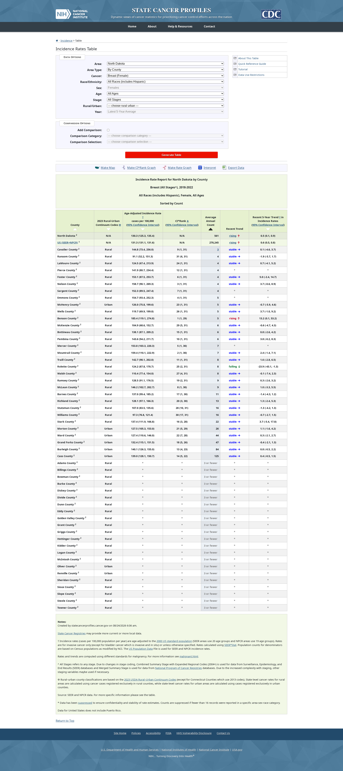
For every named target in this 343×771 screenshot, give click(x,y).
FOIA (168, 733)
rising (232, 235)
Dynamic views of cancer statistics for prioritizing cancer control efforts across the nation (171, 17)
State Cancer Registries (72, 633)
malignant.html (189, 656)
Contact (209, 26)
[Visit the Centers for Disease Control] (271, 12)
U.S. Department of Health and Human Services (130, 749)
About (152, 26)
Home (132, 26)
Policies (136, 733)
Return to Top (65, 721)
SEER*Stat (230, 645)
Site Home (120, 733)
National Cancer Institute (214, 749)
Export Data (236, 168)
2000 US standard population (174, 641)
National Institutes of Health (178, 749)
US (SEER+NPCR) (67, 242)
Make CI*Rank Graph (141, 168)
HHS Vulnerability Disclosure (194, 733)
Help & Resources (180, 26)
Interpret (210, 168)
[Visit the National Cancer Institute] (72, 12)
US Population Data (141, 648)
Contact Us (223, 733)
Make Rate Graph (180, 168)
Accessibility (153, 733)
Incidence (66, 40)
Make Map (108, 168)
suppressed (85, 702)
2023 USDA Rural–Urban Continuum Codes (150, 679)
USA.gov (237, 749)
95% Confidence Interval (142, 225)
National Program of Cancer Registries (178, 668)
